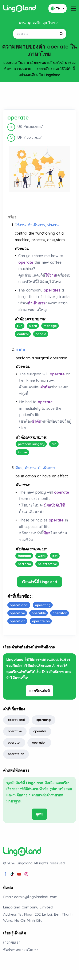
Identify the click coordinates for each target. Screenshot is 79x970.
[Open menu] (73, 9)
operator (14, 742)
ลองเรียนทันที (39, 690)
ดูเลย (39, 814)
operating (43, 720)
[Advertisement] (39, 95)
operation (39, 742)
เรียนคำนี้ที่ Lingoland (39, 581)
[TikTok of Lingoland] (12, 874)
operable (39, 731)
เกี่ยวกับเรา (11, 942)
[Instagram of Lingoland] (26, 874)
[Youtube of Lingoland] (19, 874)
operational (16, 720)
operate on (16, 754)
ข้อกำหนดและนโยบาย (21, 950)
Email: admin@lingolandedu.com (30, 897)
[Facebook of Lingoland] (5, 874)
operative (15, 731)
